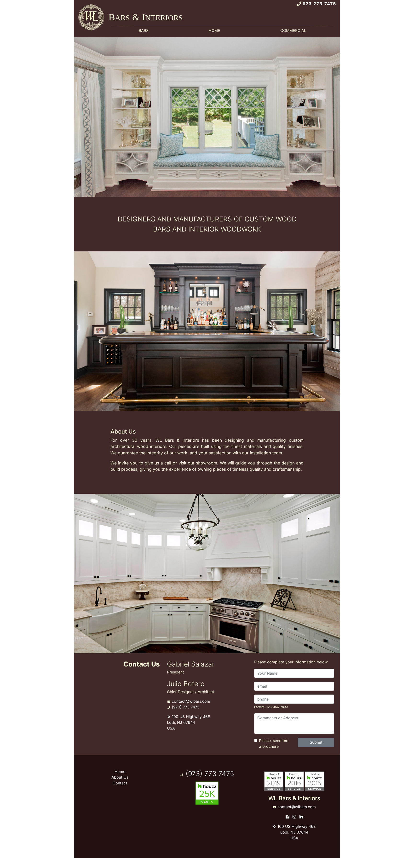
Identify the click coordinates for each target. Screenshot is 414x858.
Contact (120, 783)
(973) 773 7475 (186, 707)
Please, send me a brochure (273, 743)
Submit (316, 742)
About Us (119, 777)
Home (120, 771)
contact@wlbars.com (191, 701)
